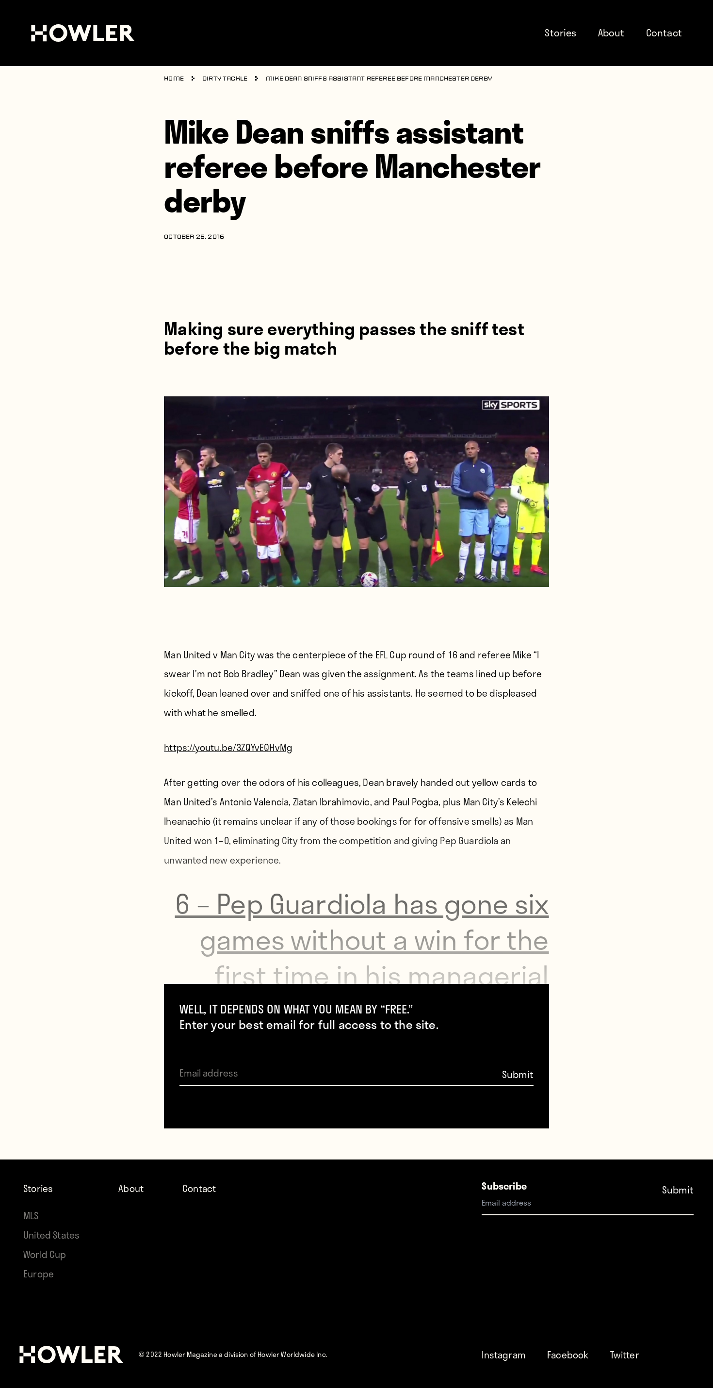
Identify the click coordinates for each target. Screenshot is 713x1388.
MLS (31, 1215)
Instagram (504, 1355)
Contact (664, 32)
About (611, 32)
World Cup (44, 1254)
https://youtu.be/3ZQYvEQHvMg (228, 747)
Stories (560, 32)
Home (174, 79)
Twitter (624, 1355)
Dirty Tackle (224, 79)
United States (51, 1235)
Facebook (567, 1355)
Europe (38, 1274)
